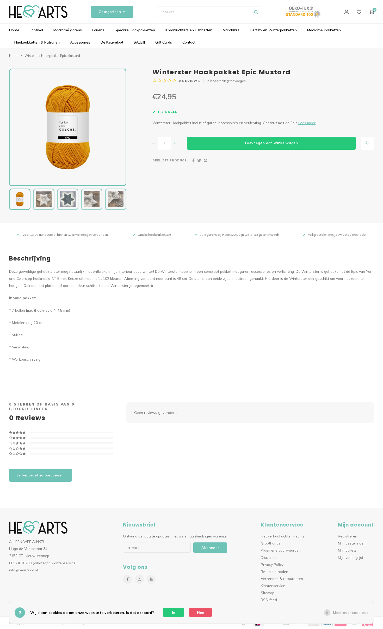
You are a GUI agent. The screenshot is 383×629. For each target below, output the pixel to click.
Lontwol (36, 30)
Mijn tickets (347, 550)
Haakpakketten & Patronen (37, 42)
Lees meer (307, 122)
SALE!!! (139, 42)
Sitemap (267, 592)
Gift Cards (163, 42)
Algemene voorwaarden (281, 550)
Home (14, 30)
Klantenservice (273, 585)
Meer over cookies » (350, 612)
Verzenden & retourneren (282, 578)
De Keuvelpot (112, 42)
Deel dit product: (170, 160)
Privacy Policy (272, 564)
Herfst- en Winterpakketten (273, 30)
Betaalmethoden (274, 571)
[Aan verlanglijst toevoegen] (367, 143)
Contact (188, 42)
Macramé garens (67, 30)
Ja (173, 612)
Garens (98, 30)
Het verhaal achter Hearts (282, 536)
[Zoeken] (256, 12)
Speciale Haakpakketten (135, 30)
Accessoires (80, 42)
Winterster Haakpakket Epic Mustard (52, 55)
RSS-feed (269, 599)
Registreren (347, 536)
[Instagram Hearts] (139, 579)
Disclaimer (269, 557)
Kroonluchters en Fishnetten (188, 30)
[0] (371, 11)
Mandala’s (231, 30)
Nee (200, 612)
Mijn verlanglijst (350, 557)
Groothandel (271, 543)
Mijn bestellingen (352, 543)
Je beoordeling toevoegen (226, 81)
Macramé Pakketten (324, 30)
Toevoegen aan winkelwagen (271, 143)
